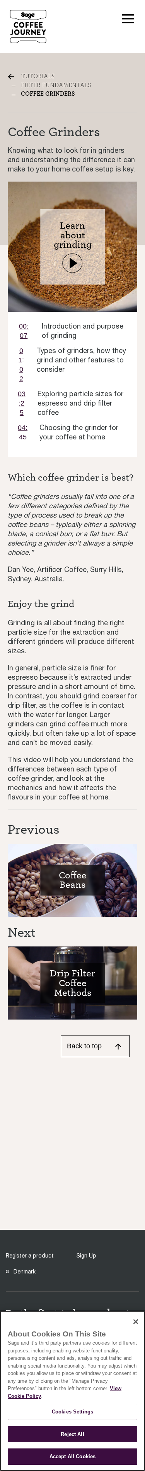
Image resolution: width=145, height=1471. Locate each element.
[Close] (135, 1321)
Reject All (72, 1434)
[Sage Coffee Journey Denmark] (28, 26)
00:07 (24, 330)
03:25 (22, 403)
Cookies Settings (72, 1412)
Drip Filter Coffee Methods (72, 983)
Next (22, 932)
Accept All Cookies (72, 1456)
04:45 (22, 432)
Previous (34, 829)
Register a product (30, 1255)
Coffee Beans (73, 880)
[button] (128, 18)
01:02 (21, 365)
